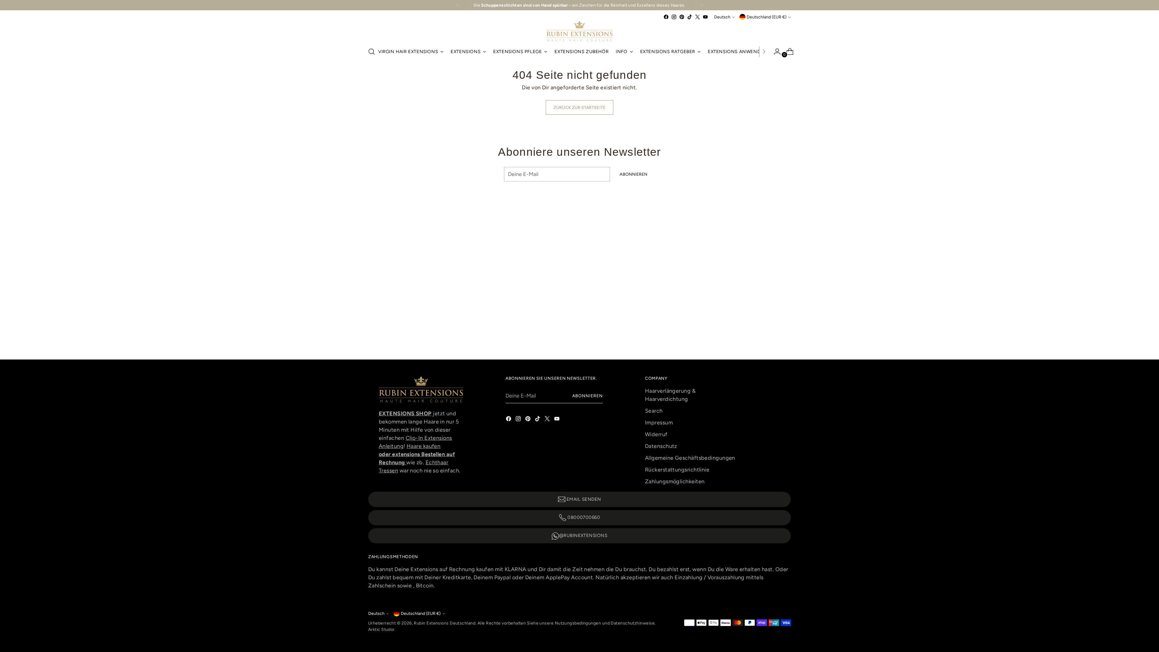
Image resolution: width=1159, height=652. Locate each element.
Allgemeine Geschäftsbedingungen (690, 458)
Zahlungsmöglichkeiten (674, 481)
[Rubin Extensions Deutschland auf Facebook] (666, 17)
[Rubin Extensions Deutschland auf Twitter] (697, 17)
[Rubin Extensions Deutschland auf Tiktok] (689, 17)
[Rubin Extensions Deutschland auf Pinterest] (682, 17)
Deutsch (722, 16)
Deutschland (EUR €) (767, 16)
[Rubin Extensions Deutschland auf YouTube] (705, 17)
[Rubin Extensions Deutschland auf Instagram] (674, 17)
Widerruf (656, 434)
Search (654, 411)
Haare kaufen (423, 446)
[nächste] (701, 5)
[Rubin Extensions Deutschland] (579, 31)
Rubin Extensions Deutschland (444, 623)
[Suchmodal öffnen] (372, 52)
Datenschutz (661, 446)
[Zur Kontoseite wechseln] (775, 52)
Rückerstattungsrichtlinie (677, 469)
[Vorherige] (457, 5)
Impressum (659, 422)
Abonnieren (587, 395)
